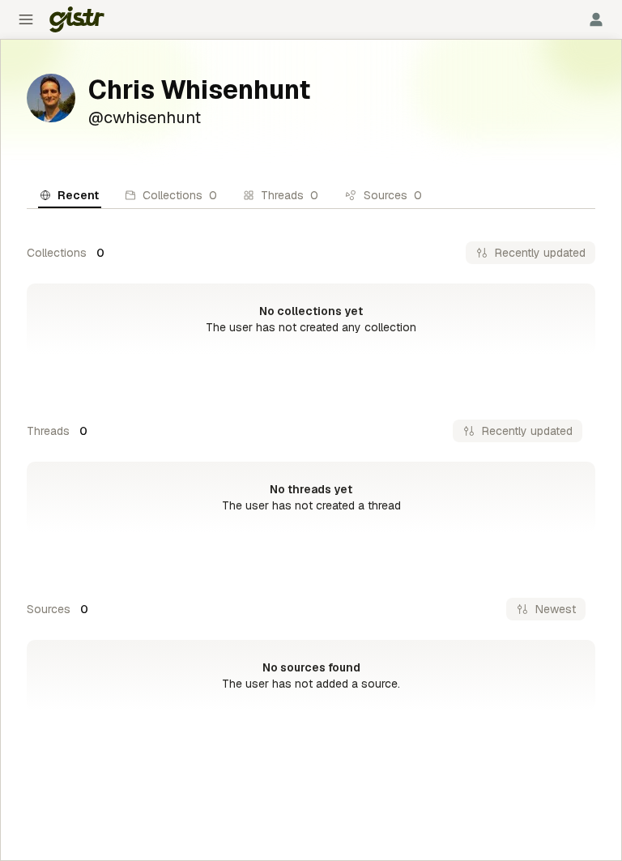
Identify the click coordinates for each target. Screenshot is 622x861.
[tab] (69, 195)
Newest (555, 609)
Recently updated (540, 252)
